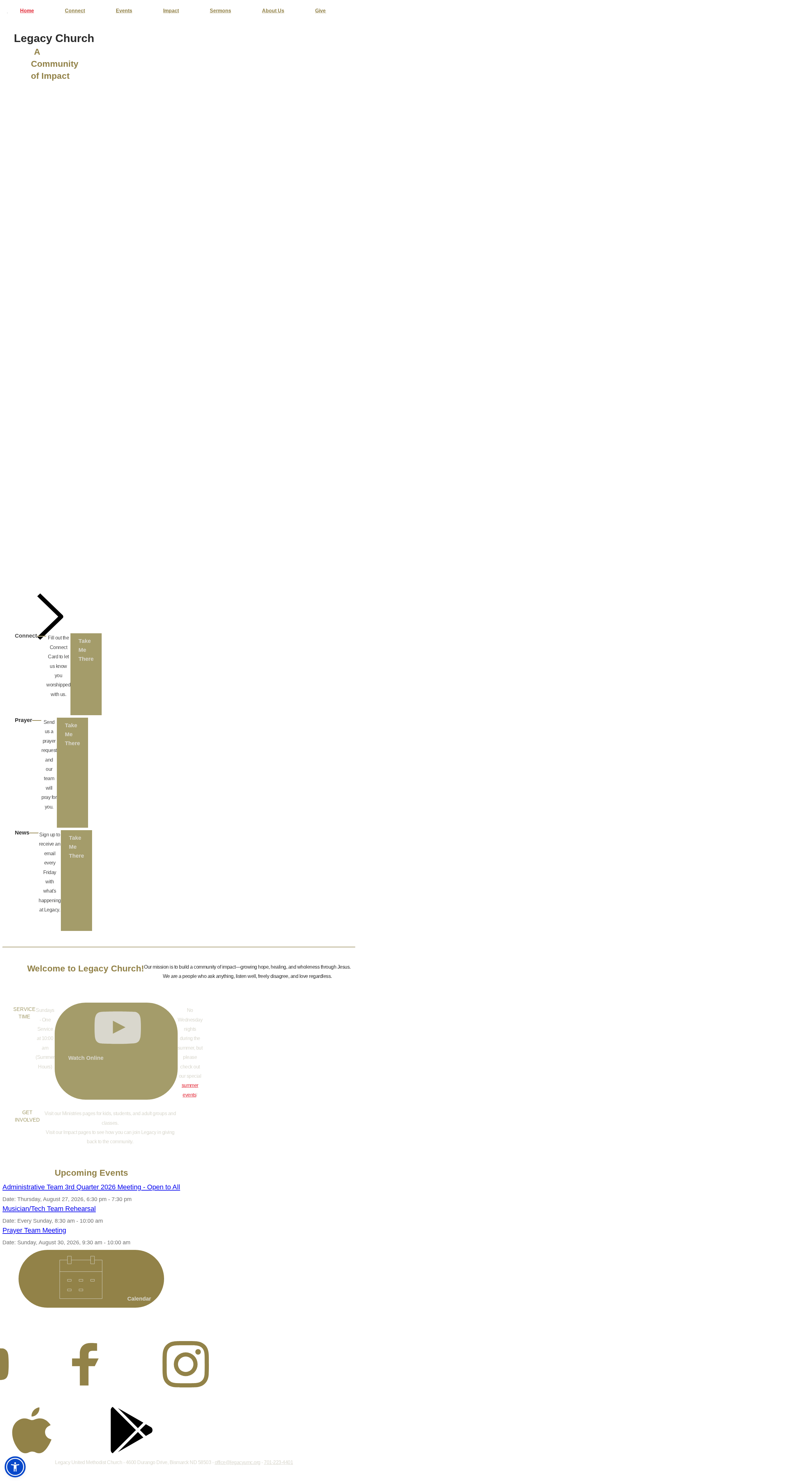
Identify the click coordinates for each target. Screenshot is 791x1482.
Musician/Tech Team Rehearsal (49, 1208)
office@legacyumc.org (237, 1462)
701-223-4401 (278, 1462)
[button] (15, 1467)
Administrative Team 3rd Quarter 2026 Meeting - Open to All (91, 1187)
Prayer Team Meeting (34, 1230)
